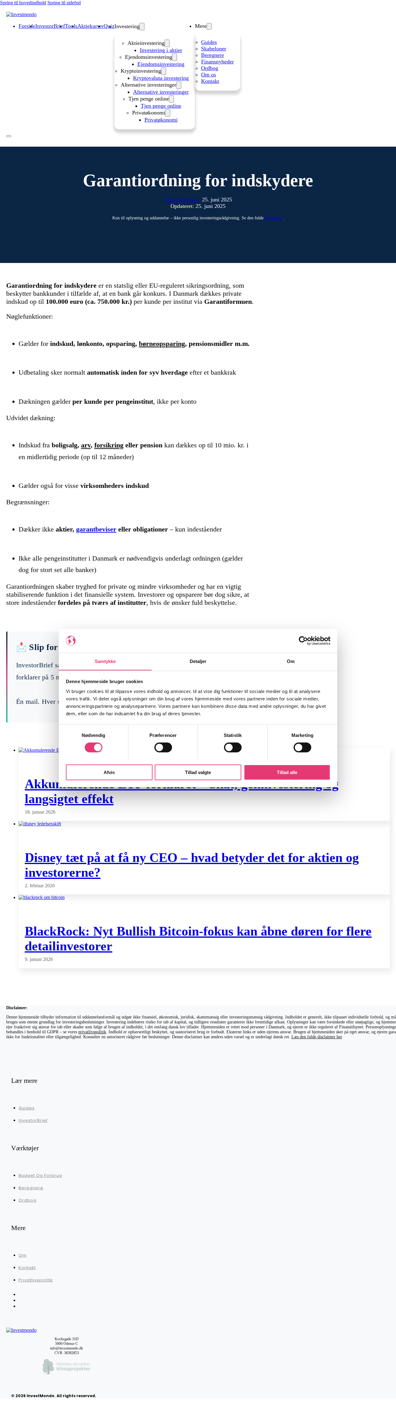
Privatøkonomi (161, 120)
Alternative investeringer (161, 92)
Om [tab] (291, 661)
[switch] (163, 747)
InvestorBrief (33, 1120)
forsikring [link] (108, 445)
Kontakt (210, 81)
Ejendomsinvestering (160, 64)
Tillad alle (287, 772)
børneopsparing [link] (162, 343)
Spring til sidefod (64, 2)
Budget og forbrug (40, 1175)
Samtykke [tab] (105, 661)
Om (23, 1255)
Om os (208, 74)
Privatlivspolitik (36, 1280)
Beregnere (212, 55)
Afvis (109, 772)
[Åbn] (8, 136)
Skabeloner (213, 48)
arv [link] (86, 445)
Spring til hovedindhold (23, 2)
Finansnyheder (217, 61)
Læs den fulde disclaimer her (316, 1037)
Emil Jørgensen (181, 199)
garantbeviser (96, 529)
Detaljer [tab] (198, 661)
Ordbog (209, 68)
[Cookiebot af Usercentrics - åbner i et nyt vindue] (303, 640)
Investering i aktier (161, 50)
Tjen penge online (161, 106)
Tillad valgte (198, 772)
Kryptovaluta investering (161, 78)
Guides (209, 42)
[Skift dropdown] (142, 26)
